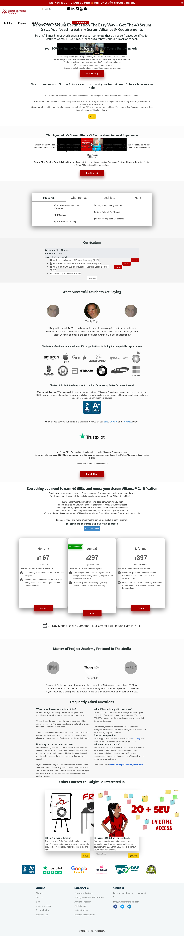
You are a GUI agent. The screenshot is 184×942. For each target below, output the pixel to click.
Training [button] (8, 23)
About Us (40, 893)
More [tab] (138, 198)
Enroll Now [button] (92, 474)
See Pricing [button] (92, 73)
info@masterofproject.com (126, 901)
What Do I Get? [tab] (80, 198)
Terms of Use (42, 914)
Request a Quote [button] (92, 528)
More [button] (92, 116)
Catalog (36, 23)
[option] (53, 311)
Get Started (80, 22)
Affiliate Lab (80, 906)
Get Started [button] (92, 173)
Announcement (52, 23)
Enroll (43, 608)
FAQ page (136, 738)
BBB (106, 421)
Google (113, 421)
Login (67, 23)
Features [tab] (49, 198)
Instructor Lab (81, 910)
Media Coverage (43, 906)
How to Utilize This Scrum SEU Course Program (77, 263)
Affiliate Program (82, 901)
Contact (39, 897)
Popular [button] (22, 23)
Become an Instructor (84, 914)
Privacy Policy (42, 910)
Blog (38, 901)
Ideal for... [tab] (109, 198)
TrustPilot (127, 421)
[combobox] (55, 8)
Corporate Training (83, 893)
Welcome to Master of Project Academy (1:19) (76, 260)
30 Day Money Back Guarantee (89, 897)
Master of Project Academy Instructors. (126, 764)
